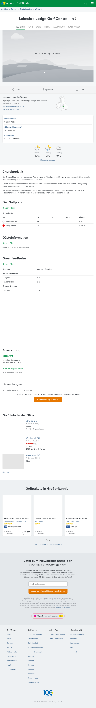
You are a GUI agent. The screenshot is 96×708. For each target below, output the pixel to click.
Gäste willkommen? (13, 127)
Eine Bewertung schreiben (48, 399)
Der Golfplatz (10, 118)
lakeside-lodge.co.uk (10, 109)
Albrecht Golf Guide (17, 3)
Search (85, 3)
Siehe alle (5, 472)
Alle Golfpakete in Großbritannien (47, 544)
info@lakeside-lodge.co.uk (13, 106)
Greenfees (9, 135)
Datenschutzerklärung (63, 607)
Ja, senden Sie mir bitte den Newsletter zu (48, 591)
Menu (92, 3)
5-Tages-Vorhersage (47, 160)
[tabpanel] (48, 516)
